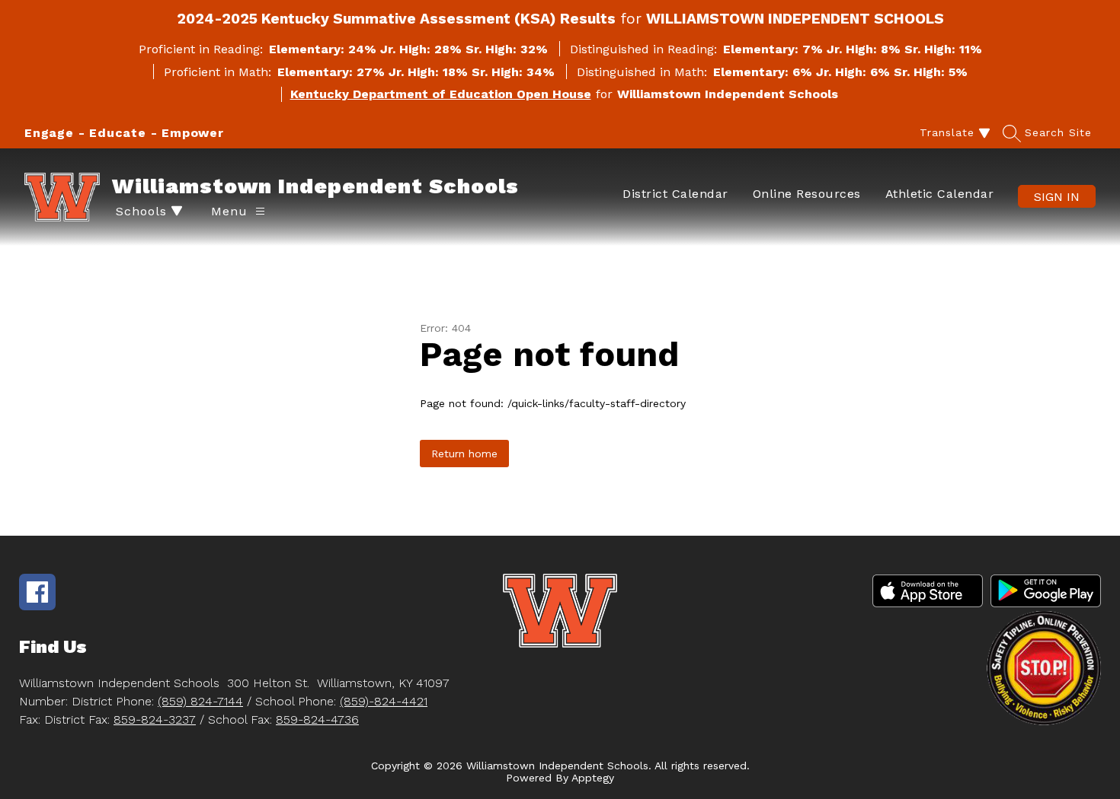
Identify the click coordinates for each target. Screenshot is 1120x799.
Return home (464, 453)
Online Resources (807, 193)
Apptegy (592, 778)
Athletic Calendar (939, 193)
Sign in (1057, 196)
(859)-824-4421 (383, 701)
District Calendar (675, 193)
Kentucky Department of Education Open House (440, 94)
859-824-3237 (155, 719)
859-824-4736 (317, 719)
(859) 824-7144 (200, 701)
